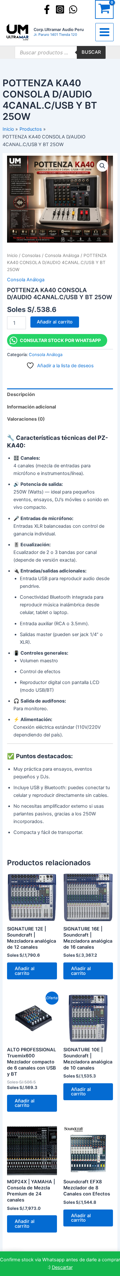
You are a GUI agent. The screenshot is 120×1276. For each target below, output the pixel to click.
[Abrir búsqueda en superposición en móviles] (60, 52)
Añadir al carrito (55, 322)
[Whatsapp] (73, 9)
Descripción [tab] (21, 394)
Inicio (12, 255)
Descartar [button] (62, 1267)
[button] (102, 166)
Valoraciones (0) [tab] (26, 419)
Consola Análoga (62, 255)
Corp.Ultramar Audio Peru (59, 29)
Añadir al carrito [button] (25, 971)
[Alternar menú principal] (104, 32)
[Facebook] (47, 9)
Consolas (31, 255)
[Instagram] (60, 9)
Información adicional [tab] (31, 407)
